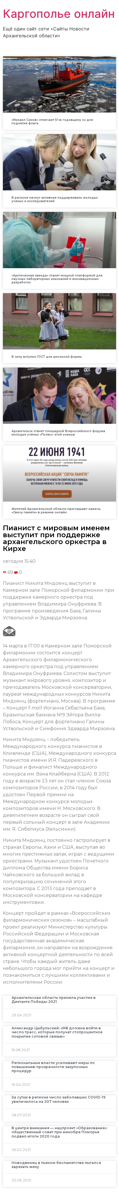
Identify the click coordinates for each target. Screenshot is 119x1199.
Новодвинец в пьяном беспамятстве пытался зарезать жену (56, 1165)
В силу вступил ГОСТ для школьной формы (47, 357)
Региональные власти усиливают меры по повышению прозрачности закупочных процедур (53, 1067)
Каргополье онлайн (59, 14)
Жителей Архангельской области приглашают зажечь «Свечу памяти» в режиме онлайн (56, 510)
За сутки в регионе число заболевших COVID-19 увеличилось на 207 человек (58, 1099)
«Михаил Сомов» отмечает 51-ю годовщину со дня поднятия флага (52, 121)
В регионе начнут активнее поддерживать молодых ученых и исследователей (55, 199)
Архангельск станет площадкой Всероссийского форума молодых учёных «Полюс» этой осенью (58, 432)
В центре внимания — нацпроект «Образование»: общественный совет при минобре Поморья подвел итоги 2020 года (59, 1132)
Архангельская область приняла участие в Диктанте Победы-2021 (54, 999)
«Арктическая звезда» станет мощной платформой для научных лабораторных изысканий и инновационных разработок (57, 279)
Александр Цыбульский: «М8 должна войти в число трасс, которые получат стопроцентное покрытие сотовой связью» (57, 1032)
